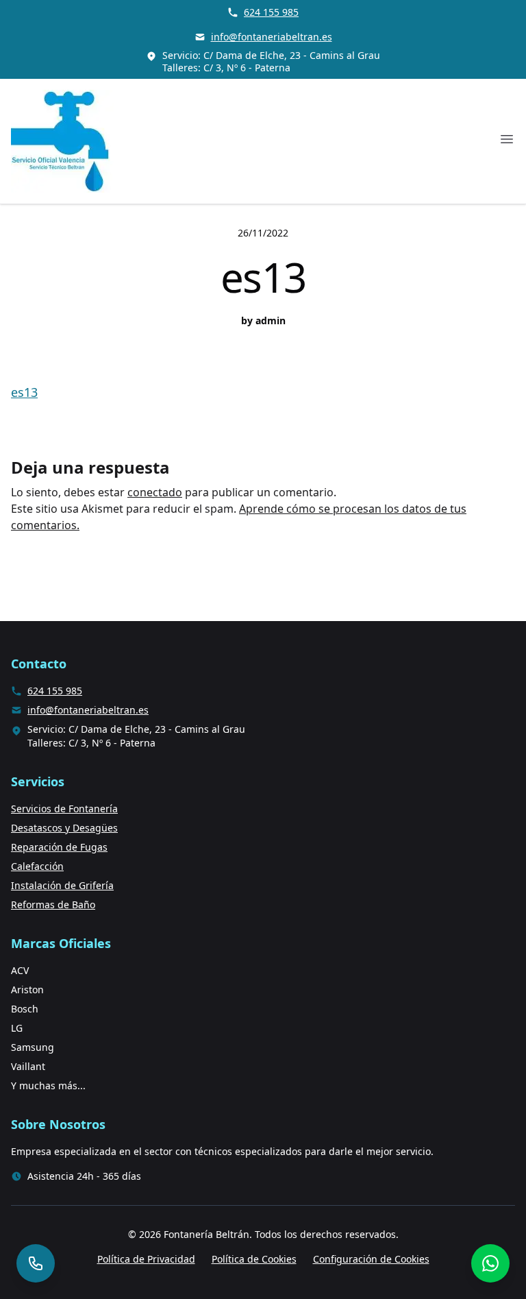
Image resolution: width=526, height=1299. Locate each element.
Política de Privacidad (146, 1258)
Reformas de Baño (53, 904)
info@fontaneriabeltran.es (271, 36)
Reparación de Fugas (59, 846)
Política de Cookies (254, 1258)
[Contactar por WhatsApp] (490, 1263)
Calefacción (37, 866)
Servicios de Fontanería (64, 808)
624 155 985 (271, 12)
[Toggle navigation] (507, 139)
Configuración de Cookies (371, 1258)
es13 (24, 392)
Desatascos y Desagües (64, 827)
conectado (154, 492)
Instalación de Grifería (62, 885)
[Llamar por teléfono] (35, 1263)
